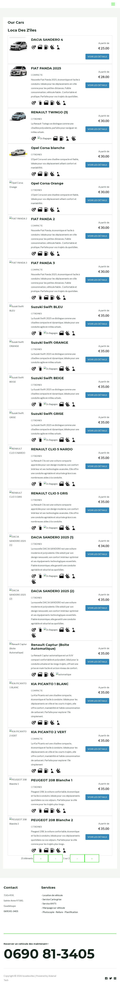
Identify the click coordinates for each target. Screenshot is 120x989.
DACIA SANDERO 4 (47, 39)
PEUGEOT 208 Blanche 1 (51, 780)
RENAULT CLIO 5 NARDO (52, 449)
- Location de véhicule (52, 895)
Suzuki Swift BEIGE (47, 378)
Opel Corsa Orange (47, 183)
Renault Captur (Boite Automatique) (50, 646)
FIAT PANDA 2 (43, 219)
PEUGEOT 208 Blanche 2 (52, 820)
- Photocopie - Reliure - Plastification (59, 912)
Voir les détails (97, 56)
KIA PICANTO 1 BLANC (49, 684)
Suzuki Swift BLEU (47, 307)
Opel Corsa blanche (48, 148)
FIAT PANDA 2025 (46, 68)
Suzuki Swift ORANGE (49, 342)
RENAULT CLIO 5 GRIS (49, 493)
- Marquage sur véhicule (53, 907)
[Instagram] (115, 978)
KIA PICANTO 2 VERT (48, 732)
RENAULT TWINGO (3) (49, 112)
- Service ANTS (48, 903)
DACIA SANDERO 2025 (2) (52, 591)
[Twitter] (110, 978)
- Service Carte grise (51, 899)
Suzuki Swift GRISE (47, 414)
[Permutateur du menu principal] (113, 4)
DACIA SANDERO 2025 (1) (52, 537)
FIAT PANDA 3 (43, 263)
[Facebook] (106, 978)
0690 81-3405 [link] (11, 911)
